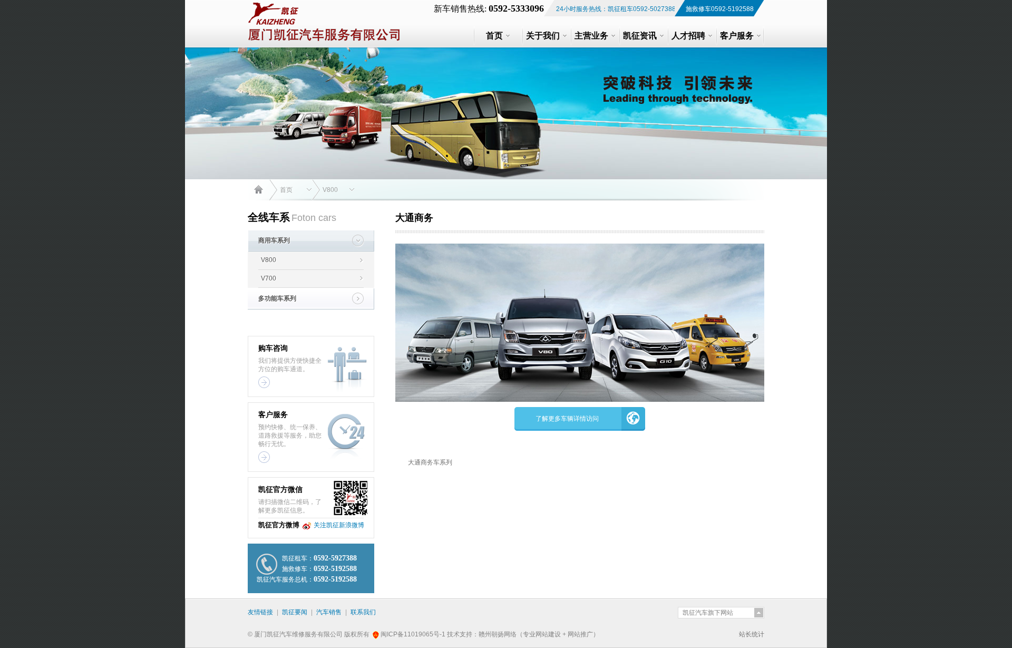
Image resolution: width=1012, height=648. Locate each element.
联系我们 (363, 612)
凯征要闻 (294, 612)
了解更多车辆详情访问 (567, 418)
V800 (330, 190)
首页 (286, 190)
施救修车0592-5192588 (720, 9)
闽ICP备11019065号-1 (414, 634)
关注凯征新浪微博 (339, 525)
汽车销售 (329, 612)
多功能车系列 (277, 298)
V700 (268, 278)
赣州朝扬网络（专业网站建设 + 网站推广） (539, 634)
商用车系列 (274, 240)
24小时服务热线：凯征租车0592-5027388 (616, 9)
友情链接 (260, 612)
